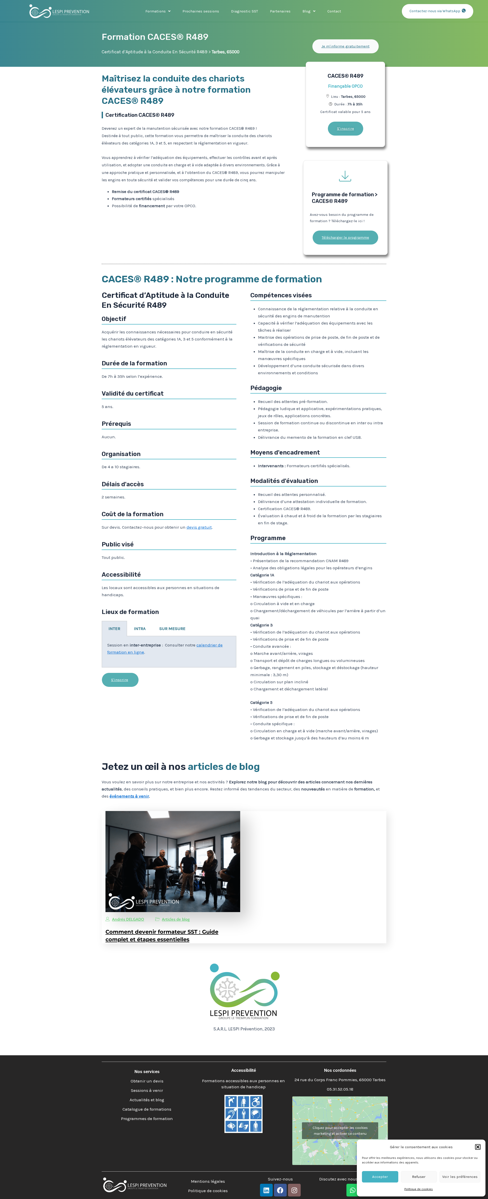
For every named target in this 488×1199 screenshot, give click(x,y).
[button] (477, 1146)
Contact (334, 11)
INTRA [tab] (140, 628)
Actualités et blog (147, 1099)
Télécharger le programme (345, 237)
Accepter (380, 1176)
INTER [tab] (114, 628)
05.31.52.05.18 (340, 1089)
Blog (306, 11)
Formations (155, 11)
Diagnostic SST (244, 11)
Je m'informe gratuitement (346, 46)
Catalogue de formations (147, 1109)
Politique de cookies (418, 1189)
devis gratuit (199, 527)
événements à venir (129, 796)
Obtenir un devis (147, 1080)
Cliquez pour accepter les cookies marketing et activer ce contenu (340, 1131)
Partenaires (280, 11)
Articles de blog (176, 919)
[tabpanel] (169, 652)
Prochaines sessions (200, 11)
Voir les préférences (460, 1176)
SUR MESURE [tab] (172, 628)
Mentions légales (208, 1181)
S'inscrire (345, 128)
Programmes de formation (147, 1118)
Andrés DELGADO (128, 919)
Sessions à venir (147, 1090)
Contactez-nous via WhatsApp (434, 11)
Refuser (418, 1176)
